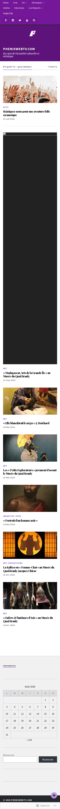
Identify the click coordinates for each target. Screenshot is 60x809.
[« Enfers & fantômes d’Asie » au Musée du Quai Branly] (30, 595)
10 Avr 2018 (9, 625)
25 (14, 727)
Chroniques (37, 2)
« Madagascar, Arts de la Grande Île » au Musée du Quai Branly (26, 374)
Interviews (19, 7)
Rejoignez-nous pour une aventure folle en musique (26, 113)
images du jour (12, 516)
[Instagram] (13, 20)
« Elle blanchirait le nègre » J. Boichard (26, 423)
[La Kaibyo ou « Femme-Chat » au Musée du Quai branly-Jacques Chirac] (30, 545)
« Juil (29, 739)
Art (23, 2)
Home (6, 2)
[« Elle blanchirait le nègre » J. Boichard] (30, 401)
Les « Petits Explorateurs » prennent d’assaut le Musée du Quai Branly (29, 471)
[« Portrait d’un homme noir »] (30, 498)
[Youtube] (27, 20)
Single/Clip (8, 13)
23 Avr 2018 (9, 574)
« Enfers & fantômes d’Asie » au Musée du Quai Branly (28, 619)
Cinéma (6, 7)
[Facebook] (6, 20)
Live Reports (35, 7)
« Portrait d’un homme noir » (20, 520)
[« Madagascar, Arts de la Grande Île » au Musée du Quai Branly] (30, 248)
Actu (15, 2)
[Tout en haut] (54, 795)
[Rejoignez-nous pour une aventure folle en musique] (30, 89)
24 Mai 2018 (9, 427)
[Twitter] (20, 20)
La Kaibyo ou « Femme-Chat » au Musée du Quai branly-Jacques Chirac (28, 569)
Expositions (15, 563)
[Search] (34, 20)
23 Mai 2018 (9, 477)
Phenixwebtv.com (19, 49)
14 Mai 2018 (9, 524)
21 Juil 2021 (9, 118)
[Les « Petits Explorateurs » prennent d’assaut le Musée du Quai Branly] (30, 448)
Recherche (8, 755)
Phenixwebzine (9, 666)
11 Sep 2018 (9, 380)
